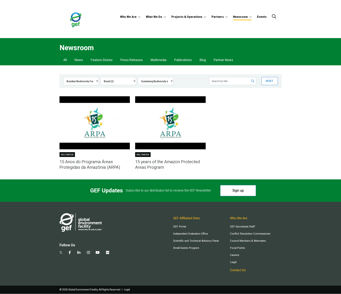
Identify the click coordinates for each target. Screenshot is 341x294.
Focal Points (237, 248)
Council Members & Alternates (248, 241)
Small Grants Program (186, 248)
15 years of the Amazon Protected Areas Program (167, 164)
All (65, 60)
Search (274, 16)
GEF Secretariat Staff (242, 227)
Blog (203, 60)
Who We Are (128, 17)
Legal (233, 262)
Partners (218, 17)
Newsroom (240, 17)
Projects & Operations (186, 17)
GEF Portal (179, 227)
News (79, 60)
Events (262, 17)
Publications (183, 60)
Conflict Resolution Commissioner (250, 234)
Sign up (238, 190)
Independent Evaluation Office (190, 234)
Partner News (223, 60)
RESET (269, 81)
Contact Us (238, 270)
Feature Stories (102, 60)
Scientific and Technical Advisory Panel (196, 241)
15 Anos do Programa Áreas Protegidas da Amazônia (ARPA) (89, 164)
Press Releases (131, 60)
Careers (234, 255)
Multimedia (158, 60)
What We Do (154, 17)
